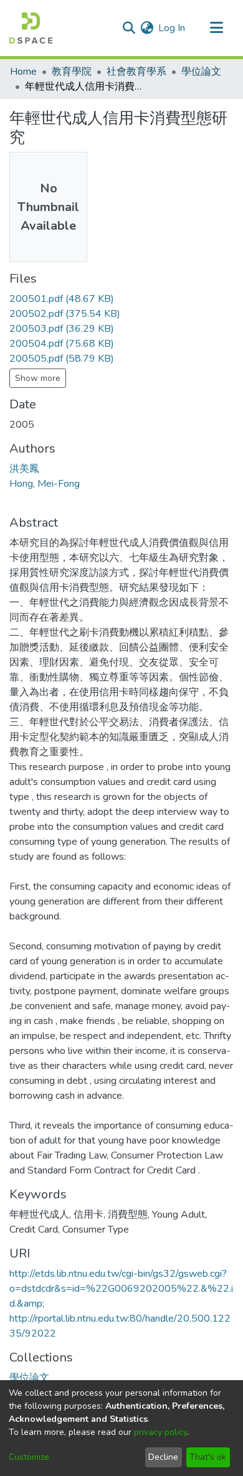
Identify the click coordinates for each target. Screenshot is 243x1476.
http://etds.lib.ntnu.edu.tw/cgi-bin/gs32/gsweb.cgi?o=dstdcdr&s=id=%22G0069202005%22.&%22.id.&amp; (121, 1288)
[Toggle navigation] (216, 28)
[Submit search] (128, 28)
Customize (29, 1457)
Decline (163, 1457)
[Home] (30, 28)
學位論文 (201, 71)
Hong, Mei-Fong (44, 484)
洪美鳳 (24, 469)
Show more (37, 378)
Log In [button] (172, 28)
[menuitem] (147, 28)
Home (23, 71)
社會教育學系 (136, 71)
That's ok (207, 1457)
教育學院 (72, 71)
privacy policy (160, 1432)
